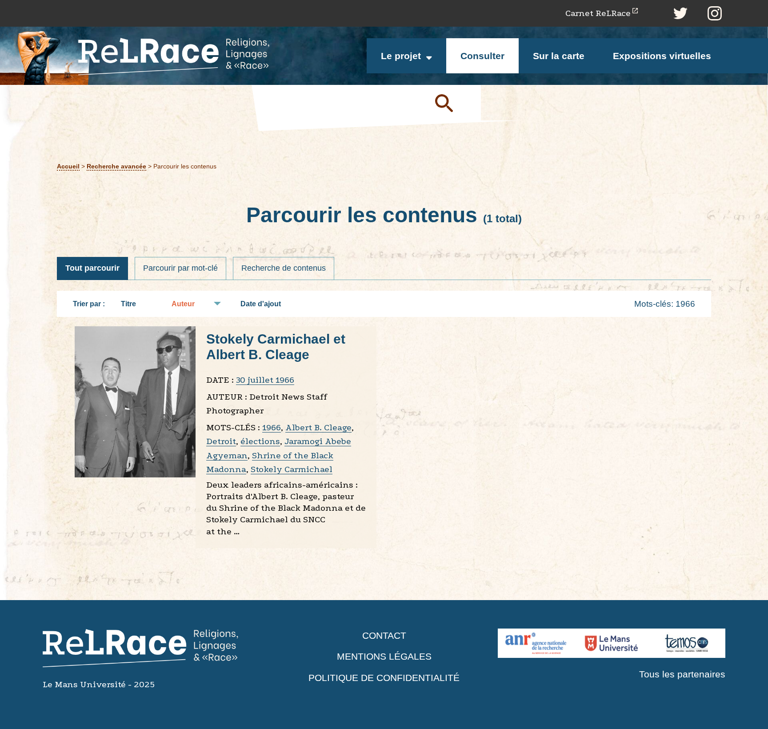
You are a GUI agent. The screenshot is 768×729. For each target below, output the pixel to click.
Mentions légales (384, 656)
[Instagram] (714, 13)
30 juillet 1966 (265, 380)
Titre (128, 304)
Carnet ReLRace (598, 13)
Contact (384, 635)
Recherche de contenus (283, 268)
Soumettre (454, 102)
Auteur (183, 304)
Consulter (482, 56)
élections (260, 441)
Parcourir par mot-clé (180, 268)
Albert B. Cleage (318, 427)
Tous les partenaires (682, 674)
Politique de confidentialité (384, 678)
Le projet (401, 56)
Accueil (68, 166)
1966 (271, 427)
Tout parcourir (92, 268)
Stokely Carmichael (291, 469)
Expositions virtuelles (662, 56)
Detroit (221, 441)
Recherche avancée (116, 166)
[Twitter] (680, 13)
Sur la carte (558, 56)
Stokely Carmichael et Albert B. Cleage (275, 347)
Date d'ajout (260, 304)
